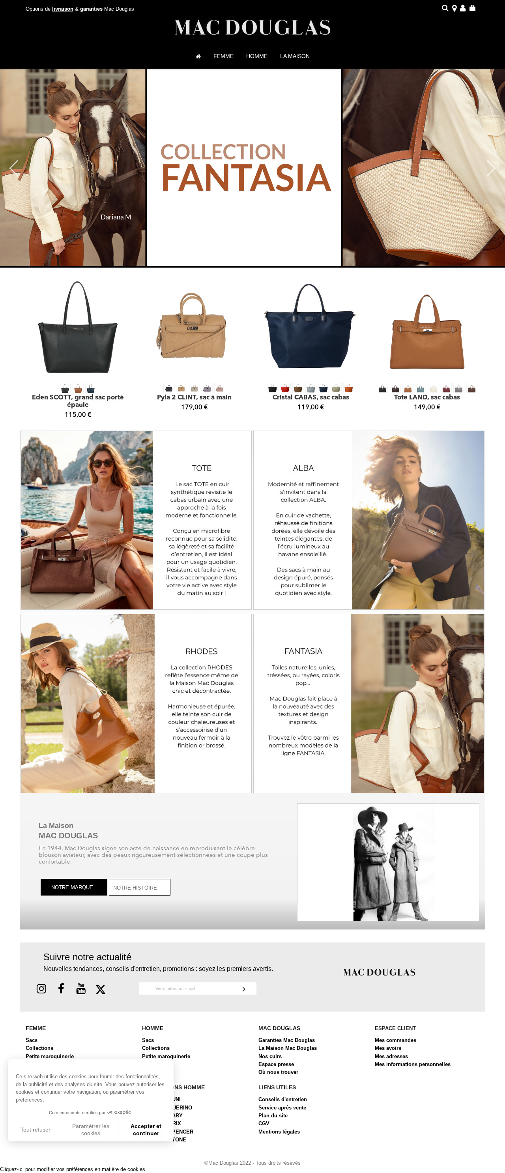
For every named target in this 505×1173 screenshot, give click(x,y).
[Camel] (407, 388)
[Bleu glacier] (310, 388)
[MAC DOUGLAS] (379, 972)
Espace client (395, 1028)
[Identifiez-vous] (463, 9)
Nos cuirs (270, 1056)
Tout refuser (35, 1129)
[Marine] (90, 388)
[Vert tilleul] (336, 388)
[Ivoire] (433, 388)
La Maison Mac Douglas (287, 1048)
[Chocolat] (395, 388)
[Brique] (348, 388)
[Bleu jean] (420, 388)
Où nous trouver (278, 1072)
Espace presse (276, 1064)
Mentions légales (279, 1132)
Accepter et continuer (146, 1129)
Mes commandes (395, 1040)
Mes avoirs (388, 1048)
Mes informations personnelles (413, 1064)
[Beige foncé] (181, 388)
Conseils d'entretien (282, 1099)
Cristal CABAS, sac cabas (311, 398)
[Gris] (458, 388)
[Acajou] (471, 388)
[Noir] (65, 388)
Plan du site (273, 1116)
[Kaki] (297, 388)
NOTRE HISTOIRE (136, 888)
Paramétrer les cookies (90, 1129)
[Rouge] (285, 388)
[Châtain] (78, 388)
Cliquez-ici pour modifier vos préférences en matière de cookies (72, 1169)
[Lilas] (207, 388)
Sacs (31, 1040)
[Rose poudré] (219, 388)
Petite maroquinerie (50, 1056)
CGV (263, 1123)
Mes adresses (391, 1056)
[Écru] (194, 388)
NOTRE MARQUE (73, 888)
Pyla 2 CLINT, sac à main (194, 398)
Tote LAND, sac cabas (427, 398)
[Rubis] (446, 388)
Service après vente (282, 1108)
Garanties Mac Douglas (286, 1040)
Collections (39, 1048)
